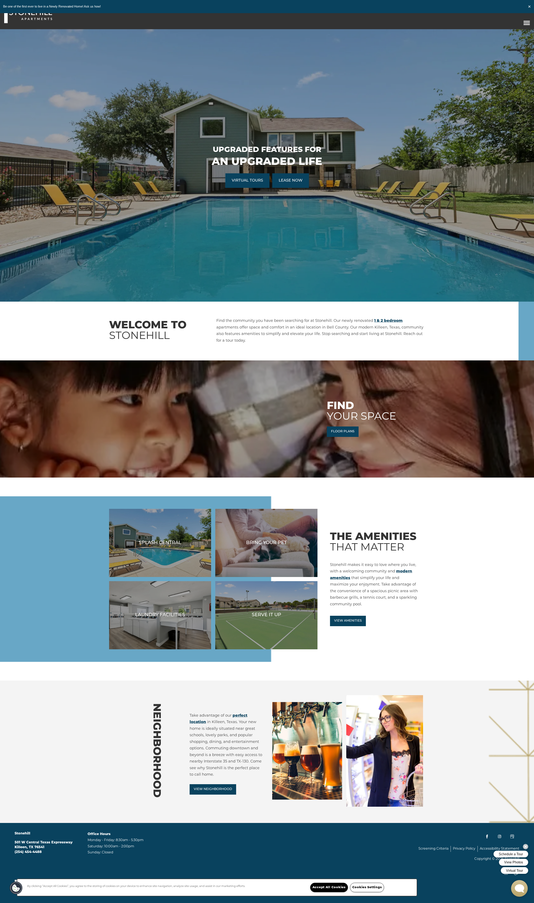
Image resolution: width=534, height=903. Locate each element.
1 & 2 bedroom (388, 321)
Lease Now (290, 181)
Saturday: (95, 846)
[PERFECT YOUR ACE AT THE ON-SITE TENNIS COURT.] (266, 615)
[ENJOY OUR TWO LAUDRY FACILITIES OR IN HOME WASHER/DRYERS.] (160, 615)
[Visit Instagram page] (499, 836)
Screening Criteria (433, 848)
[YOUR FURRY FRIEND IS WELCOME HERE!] (266, 543)
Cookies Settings (367, 887)
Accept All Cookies (329, 887)
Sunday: (94, 852)
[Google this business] (512, 836)
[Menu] (527, 22)
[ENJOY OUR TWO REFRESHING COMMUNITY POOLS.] (160, 543)
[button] (529, 6)
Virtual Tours (247, 181)
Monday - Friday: (101, 840)
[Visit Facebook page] (487, 836)
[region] (217, 887)
